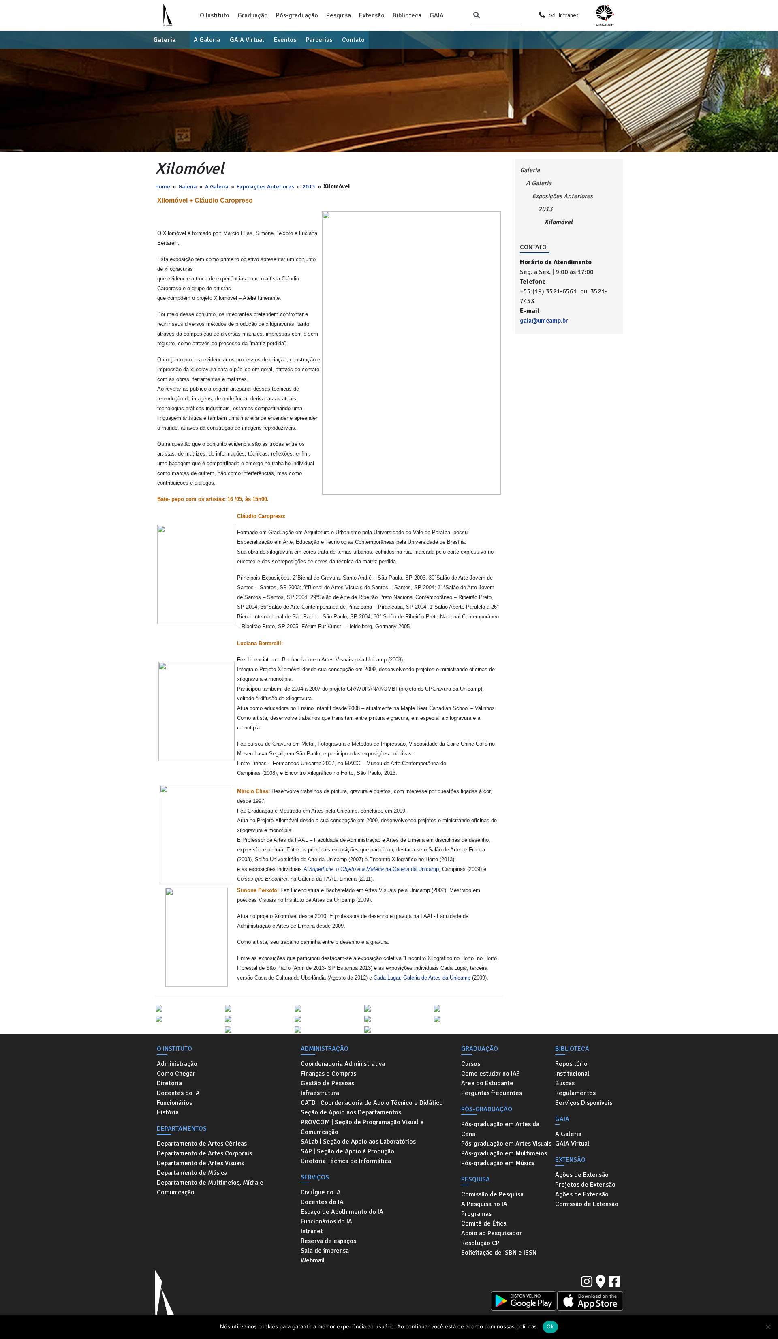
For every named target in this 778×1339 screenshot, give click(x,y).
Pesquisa (338, 15)
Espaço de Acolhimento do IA (342, 1212)
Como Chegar (176, 1073)
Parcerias (319, 40)
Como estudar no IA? (490, 1073)
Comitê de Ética (484, 1223)
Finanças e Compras (328, 1073)
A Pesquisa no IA (484, 1204)
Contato (353, 40)
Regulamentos (575, 1093)
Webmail (313, 1260)
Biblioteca (407, 15)
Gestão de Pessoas (327, 1083)
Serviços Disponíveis (583, 1103)
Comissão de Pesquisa (492, 1194)
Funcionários (174, 1103)
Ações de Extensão (582, 1175)
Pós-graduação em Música (498, 1163)
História (168, 1112)
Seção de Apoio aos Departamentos (351, 1112)
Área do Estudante (487, 1083)
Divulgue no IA (321, 1192)
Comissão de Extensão (586, 1204)
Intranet (568, 15)
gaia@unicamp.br (544, 321)
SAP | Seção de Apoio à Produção (347, 1151)
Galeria (164, 40)
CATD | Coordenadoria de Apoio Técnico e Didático (372, 1103)
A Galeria (207, 40)
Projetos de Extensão (585, 1185)
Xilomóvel (558, 222)
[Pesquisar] (476, 15)
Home (162, 186)
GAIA (437, 15)
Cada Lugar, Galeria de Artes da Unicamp (422, 978)
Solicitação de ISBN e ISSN (498, 1253)
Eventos (285, 40)
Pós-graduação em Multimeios (504, 1153)
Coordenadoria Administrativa (343, 1064)
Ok (550, 1326)
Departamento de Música (192, 1173)
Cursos (470, 1064)
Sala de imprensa (325, 1251)
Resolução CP (480, 1243)
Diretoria (169, 1083)
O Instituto (214, 15)
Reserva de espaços (328, 1241)
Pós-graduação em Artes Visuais (506, 1144)
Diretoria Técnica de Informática (346, 1161)
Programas (476, 1214)
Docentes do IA (178, 1093)
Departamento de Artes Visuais (200, 1163)
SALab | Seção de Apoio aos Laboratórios (358, 1142)
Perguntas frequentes (491, 1093)
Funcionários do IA (326, 1221)
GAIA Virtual (247, 40)
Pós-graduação (297, 15)
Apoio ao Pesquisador (491, 1233)
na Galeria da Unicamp (371, 869)
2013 (308, 186)
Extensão (372, 15)
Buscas (565, 1083)
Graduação (252, 15)
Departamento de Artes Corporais (204, 1153)
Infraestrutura (320, 1093)
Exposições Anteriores (265, 186)
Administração (177, 1064)
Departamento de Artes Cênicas (202, 1144)
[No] (768, 1327)
